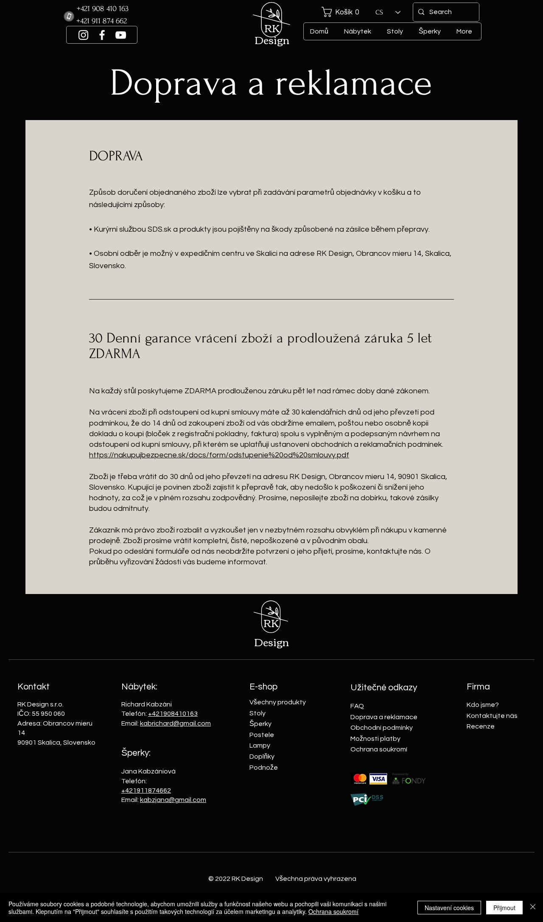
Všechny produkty (277, 702)
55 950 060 (48, 713)
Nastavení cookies (449, 907)
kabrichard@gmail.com (175, 723)
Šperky (260, 723)
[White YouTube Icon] (120, 35)
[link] (343, 12)
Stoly (257, 713)
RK (272, 27)
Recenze (481, 726)
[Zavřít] (533, 907)
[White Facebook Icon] (102, 35)
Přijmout (504, 907)
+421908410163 (173, 713)
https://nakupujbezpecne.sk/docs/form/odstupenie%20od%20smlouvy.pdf (219, 455)
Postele (261, 734)
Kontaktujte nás (492, 715)
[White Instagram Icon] (83, 35)
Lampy (259, 745)
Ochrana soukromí (378, 749)
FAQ (357, 706)
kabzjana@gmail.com (173, 799)
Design (272, 39)
